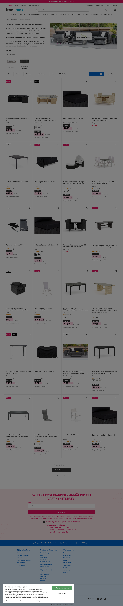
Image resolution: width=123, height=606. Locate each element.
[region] (38, 593)
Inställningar (62, 593)
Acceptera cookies (62, 588)
